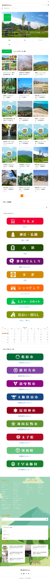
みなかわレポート (5, 496)
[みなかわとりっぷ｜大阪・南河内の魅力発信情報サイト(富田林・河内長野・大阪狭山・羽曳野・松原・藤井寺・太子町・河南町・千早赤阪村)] (7, 5)
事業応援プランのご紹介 (6, 504)
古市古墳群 (15, 489)
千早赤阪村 (21, 191)
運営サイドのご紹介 (17, 504)
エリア (4, 530)
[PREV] (3, 327)
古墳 (19, 76)
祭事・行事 (40, 487)
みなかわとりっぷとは (17, 482)
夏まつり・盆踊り (5, 498)
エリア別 (15, 493)
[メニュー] (48, 5)
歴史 (39, 491)
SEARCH (48, 1)
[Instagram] (21, 573)
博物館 (3, 493)
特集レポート (5, 538)
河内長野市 (36, 99)
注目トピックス (6, 534)
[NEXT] (47, 327)
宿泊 (28, 485)
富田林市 (4, 191)
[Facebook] (23, 573)
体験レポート (15, 502)
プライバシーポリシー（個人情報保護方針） (6, 508)
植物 (4, 76)
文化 (28, 493)
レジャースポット (5, 489)
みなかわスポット (16, 485)
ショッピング (15, 487)
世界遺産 (3, 491)
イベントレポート (5, 502)
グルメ (3, 487)
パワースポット (41, 493)
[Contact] (26, 573)
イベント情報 (15, 496)
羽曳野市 (36, 168)
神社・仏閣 (15, 491)
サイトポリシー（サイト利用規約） (17, 508)
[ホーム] (2, 8)
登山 (4, 99)
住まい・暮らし (41, 482)
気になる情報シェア (17, 500)
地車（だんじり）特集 (17, 498)
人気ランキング (5, 485)
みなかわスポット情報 (7, 527)
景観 (28, 491)
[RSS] (28, 573)
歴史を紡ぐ (4, 500)
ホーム (3, 482)
